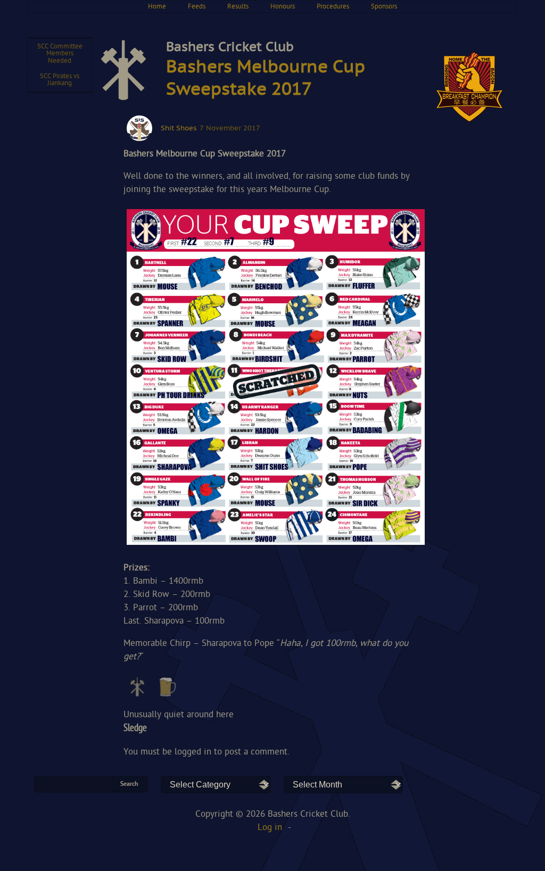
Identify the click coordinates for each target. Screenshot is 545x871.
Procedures (333, 6)
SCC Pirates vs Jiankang (59, 80)
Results (238, 6)
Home (157, 6)
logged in (193, 752)
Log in (270, 828)
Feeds (196, 6)
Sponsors (384, 6)
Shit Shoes (178, 128)
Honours (282, 6)
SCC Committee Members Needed (59, 53)
